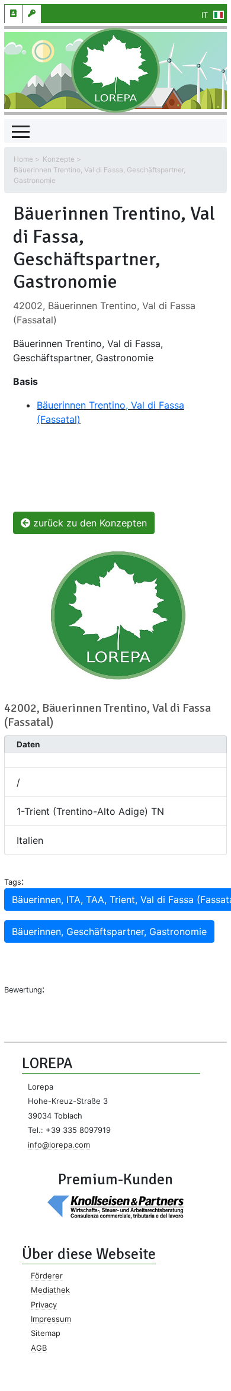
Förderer (47, 1275)
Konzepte (59, 159)
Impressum (51, 1318)
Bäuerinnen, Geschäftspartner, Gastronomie (109, 931)
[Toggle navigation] (20, 131)
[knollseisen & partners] (115, 1206)
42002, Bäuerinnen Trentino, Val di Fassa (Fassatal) (107, 715)
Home (23, 159)
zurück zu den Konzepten (88, 523)
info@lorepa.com (59, 1144)
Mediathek (50, 1289)
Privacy (44, 1304)
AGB (39, 1348)
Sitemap (45, 1333)
